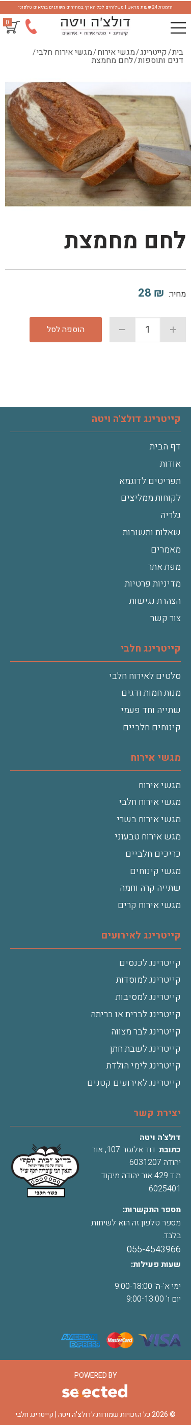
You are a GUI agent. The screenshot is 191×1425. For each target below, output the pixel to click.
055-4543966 (154, 1249)
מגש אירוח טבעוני (148, 837)
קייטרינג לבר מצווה (146, 1032)
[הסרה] (122, 329)
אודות (170, 464)
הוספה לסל (66, 329)
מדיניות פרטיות (153, 584)
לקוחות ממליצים (151, 498)
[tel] (30, 29)
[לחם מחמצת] (98, 146)
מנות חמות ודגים (151, 693)
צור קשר (165, 618)
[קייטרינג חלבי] (95, 26)
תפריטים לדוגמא (150, 481)
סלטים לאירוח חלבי (145, 676)
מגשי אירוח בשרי (149, 819)
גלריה (170, 515)
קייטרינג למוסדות (148, 980)
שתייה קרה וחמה (150, 888)
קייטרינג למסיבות (148, 997)
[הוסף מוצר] (173, 329)
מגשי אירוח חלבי (150, 802)
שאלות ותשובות (152, 532)
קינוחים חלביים (152, 727)
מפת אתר (164, 567)
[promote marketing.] (95, 1392)
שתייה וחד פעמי (151, 710)
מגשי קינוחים (155, 871)
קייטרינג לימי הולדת (143, 1066)
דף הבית (165, 447)
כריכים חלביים (153, 854)
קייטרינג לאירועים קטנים (134, 1083)
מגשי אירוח (160, 785)
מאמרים (166, 550)
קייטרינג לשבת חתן (145, 1049)
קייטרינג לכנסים (150, 963)
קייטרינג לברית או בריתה (136, 1014)
